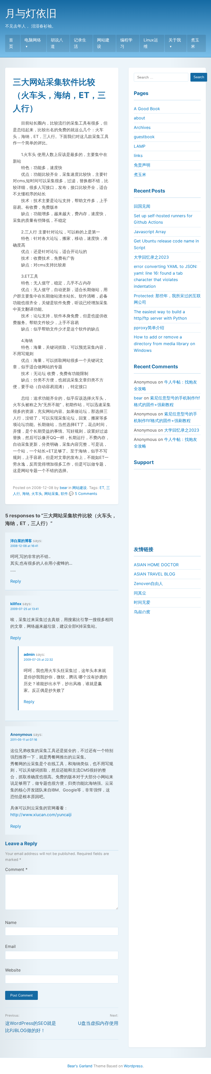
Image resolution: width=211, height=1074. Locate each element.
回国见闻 (142, 206)
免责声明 (142, 165)
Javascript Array (150, 231)
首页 (11, 43)
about (139, 117)
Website (13, 970)
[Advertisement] (167, 505)
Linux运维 (151, 43)
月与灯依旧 (31, 13)
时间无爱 (142, 602)
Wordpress (133, 1066)
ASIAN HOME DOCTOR (156, 564)
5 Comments (86, 493)
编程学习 (126, 43)
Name (10, 922)
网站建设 (103, 43)
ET (102, 487)
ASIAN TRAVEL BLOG (154, 574)
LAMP (139, 146)
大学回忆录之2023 (151, 257)
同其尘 (140, 593)
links (138, 155)
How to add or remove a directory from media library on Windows (164, 343)
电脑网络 (32, 39)
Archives (142, 127)
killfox (15, 603)
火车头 (36, 493)
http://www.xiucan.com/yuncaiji (41, 814)
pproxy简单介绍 (149, 327)
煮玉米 (195, 43)
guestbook (144, 136)
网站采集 (51, 493)
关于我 (175, 39)
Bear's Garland (79, 1066)
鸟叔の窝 (142, 611)
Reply (15, 581)
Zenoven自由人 (148, 583)
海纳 (25, 493)
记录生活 (80, 43)
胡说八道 (57, 43)
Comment (16, 869)
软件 (64, 493)
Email (10, 946)
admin (29, 654)
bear (63, 487)
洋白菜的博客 (21, 540)
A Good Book (147, 108)
